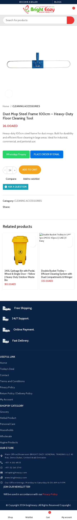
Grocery (4, 411)
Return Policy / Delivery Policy (16, 393)
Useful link (7, 356)
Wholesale (6, 436)
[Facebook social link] (13, 207)
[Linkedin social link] (25, 207)
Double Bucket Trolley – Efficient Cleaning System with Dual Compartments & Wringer (56, 273)
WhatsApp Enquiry (16, 154)
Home (6, 106)
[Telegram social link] (29, 207)
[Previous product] (65, 106)
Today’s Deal (7, 369)
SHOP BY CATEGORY (11, 405)
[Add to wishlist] (33, 244)
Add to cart (29, 169)
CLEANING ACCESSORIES (26, 106)
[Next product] (72, 106)
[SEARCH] (70, 20)
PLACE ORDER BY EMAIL (47, 154)
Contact (4, 375)
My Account (6, 399)
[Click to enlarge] (9, 93)
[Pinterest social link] (21, 207)
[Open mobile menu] (4, 9)
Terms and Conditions (12, 381)
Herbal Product (8, 418)
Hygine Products (9, 442)
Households (6, 430)
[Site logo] (39, 9)
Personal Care (7, 424)
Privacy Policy (7, 387)
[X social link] (17, 207)
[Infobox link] (38, 308)
